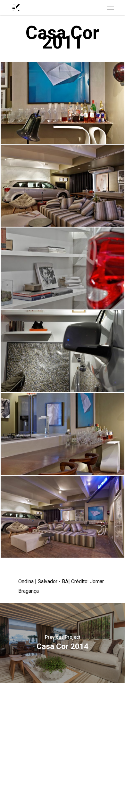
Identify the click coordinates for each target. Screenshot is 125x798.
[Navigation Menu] (110, 7)
